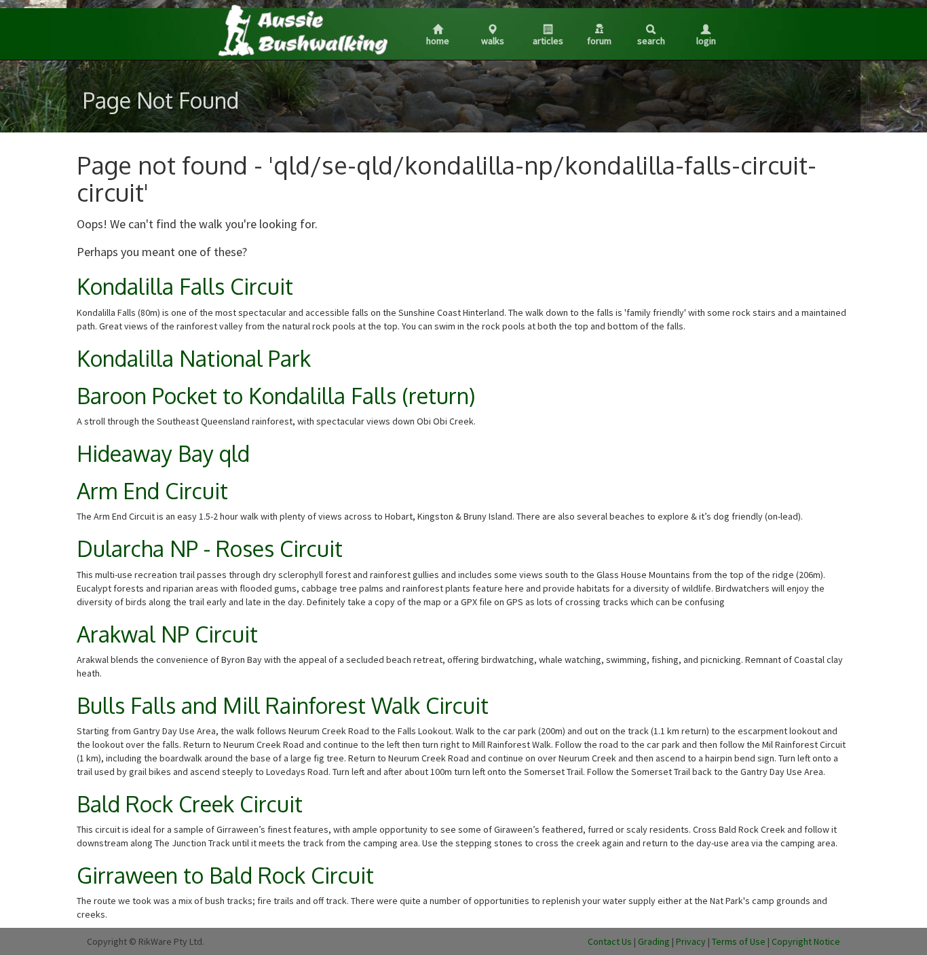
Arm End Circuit (152, 491)
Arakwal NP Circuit (167, 634)
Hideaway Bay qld (163, 453)
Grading (654, 941)
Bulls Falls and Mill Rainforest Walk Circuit (283, 705)
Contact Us (610, 941)
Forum (599, 41)
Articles (548, 41)
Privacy (691, 941)
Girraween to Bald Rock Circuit (225, 875)
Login (706, 41)
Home (437, 41)
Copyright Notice (806, 941)
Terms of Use (738, 941)
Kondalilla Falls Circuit (185, 286)
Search (651, 41)
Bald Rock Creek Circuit (190, 804)
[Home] (301, 30)
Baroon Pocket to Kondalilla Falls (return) (276, 396)
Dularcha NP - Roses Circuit (210, 548)
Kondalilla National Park (194, 358)
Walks (492, 41)
